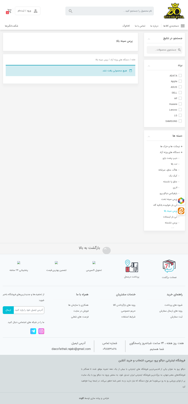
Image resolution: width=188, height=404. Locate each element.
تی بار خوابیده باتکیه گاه (165, 205)
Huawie (173, 104)
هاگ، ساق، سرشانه (167, 170)
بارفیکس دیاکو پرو (168, 193)
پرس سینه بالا (170, 211)
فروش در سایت (80, 311)
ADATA (173, 76)
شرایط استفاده (128, 317)
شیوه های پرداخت (173, 305)
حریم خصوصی (128, 311)
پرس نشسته (171, 223)
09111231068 (110, 349)
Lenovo (173, 110)
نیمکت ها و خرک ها (170, 146)
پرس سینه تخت (169, 199)
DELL (174, 93)
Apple (174, 81)
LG (175, 116)
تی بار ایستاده (170, 217)
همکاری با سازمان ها (78, 305)
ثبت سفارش (176, 317)
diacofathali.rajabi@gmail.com (71, 349)
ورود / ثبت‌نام (24, 11)
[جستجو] (179, 50)
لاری (175, 187)
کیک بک (173, 176)
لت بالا (174, 164)
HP (175, 98)
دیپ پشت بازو (170, 158)
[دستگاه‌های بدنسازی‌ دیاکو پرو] (174, 11)
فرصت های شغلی (79, 317)
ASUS (174, 87)
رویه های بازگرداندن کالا (124, 305)
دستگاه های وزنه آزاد (119, 59)
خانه (133, 59)
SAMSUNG (171, 121)
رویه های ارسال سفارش (170, 311)
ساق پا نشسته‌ (170, 182)
